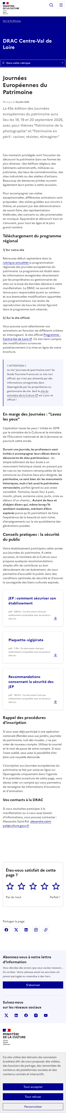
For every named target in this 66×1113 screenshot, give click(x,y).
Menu (61, 4)
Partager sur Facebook (6, 929)
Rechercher (51, 4)
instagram (35, 1015)
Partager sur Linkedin (26, 929)
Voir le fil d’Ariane (12, 21)
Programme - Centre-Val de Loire (32, 337)
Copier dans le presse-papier (45, 929)
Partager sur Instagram (35, 929)
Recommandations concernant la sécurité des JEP (31, 681)
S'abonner (33, 985)
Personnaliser (33, 1107)
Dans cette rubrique (18, 63)
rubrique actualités (16, 262)
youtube (45, 1015)
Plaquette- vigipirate (25, 640)
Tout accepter (33, 1087)
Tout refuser (33, 1097)
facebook (26, 1015)
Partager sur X (16, 929)
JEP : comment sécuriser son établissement (32, 601)
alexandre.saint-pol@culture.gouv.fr (27, 823)
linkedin (16, 1015)
